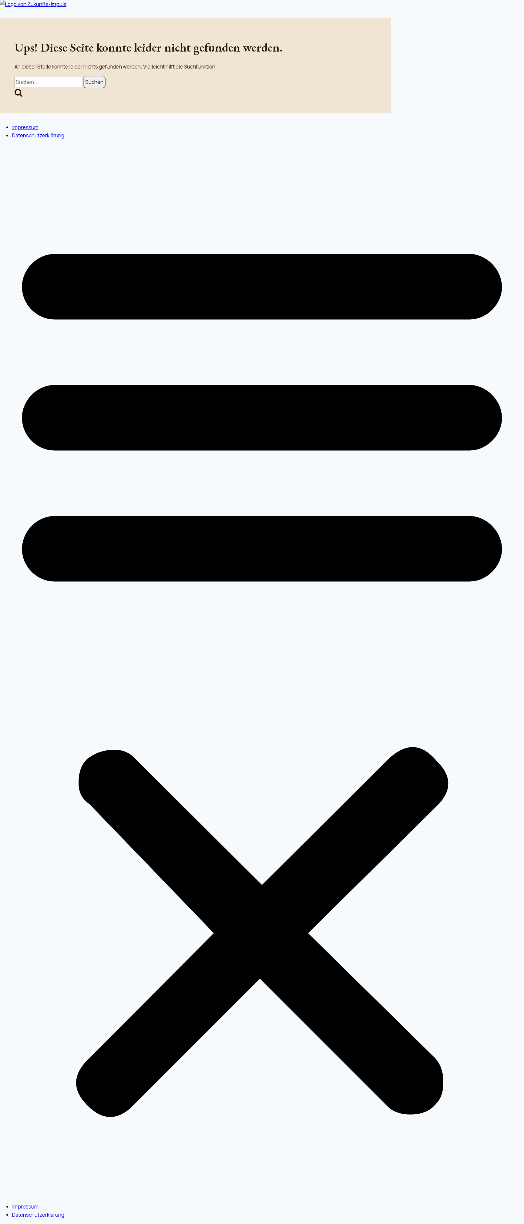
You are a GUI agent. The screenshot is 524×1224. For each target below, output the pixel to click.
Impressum (25, 127)
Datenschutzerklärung (38, 135)
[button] (262, 671)
